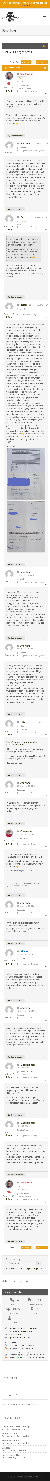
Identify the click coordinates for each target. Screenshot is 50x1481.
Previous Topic (15, 1268)
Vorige (27, 62)
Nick (8, 1429)
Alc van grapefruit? (10, 1433)
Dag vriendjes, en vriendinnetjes (16, 1426)
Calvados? (6, 1447)
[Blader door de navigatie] (45, 16)
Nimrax (24, 951)
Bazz (9, 1457)
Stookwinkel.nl (25, 5)
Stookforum (26, 74)
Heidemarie (27, 1331)
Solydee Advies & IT (33, 1476)
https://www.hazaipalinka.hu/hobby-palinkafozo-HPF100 (22, 743)
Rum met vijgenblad (11, 1455)
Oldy (22, 722)
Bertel (23, 304)
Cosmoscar (26, 831)
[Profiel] (6, 91)
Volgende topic (32, 1268)
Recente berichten (15, 1334)
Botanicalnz (12, 1436)
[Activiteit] (9, 91)
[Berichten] (11, 91)
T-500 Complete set (29, 1328)
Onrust (9, 1450)
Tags (32, 1337)
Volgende (41, 62)
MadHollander (27, 1064)
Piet (22, 217)
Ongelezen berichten (16, 1337)
